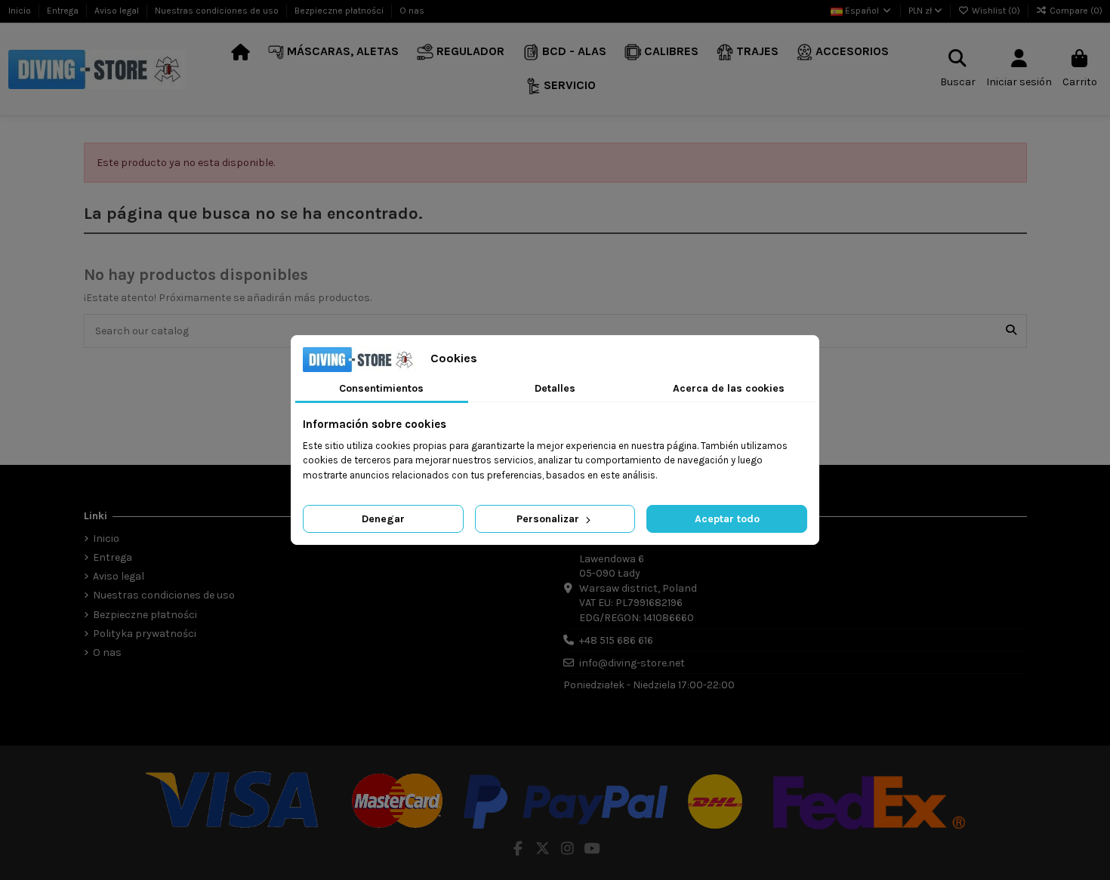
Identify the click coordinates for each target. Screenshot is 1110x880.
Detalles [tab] (555, 388)
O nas (411, 10)
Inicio (20, 10)
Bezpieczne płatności (340, 10)
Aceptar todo (727, 518)
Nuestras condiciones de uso (218, 10)
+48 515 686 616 (616, 640)
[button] (334, 52)
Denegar (383, 518)
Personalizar (549, 518)
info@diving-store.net (632, 663)
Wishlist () (996, 10)
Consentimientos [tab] (381, 388)
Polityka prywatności (144, 633)
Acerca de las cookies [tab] (729, 388)
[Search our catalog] (1011, 331)
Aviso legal (117, 10)
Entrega (64, 10)
